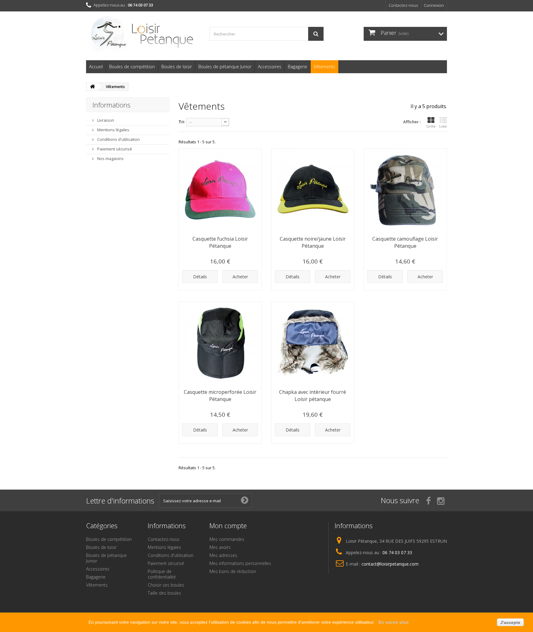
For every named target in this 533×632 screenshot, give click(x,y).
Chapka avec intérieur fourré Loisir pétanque (312, 395)
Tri (181, 121)
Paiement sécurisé (114, 149)
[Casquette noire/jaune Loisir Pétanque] (312, 190)
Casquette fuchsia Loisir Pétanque (220, 242)
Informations (111, 104)
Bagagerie (297, 67)
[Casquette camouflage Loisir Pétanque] (405, 190)
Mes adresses (223, 555)
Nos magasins (110, 158)
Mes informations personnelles (240, 563)
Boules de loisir (176, 67)
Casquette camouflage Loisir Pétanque (405, 242)
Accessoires (269, 67)
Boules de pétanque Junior (224, 67)
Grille (431, 126)
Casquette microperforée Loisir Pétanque (220, 395)
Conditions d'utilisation (118, 139)
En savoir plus (393, 622)
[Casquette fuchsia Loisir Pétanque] (220, 190)
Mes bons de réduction (232, 571)
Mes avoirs (220, 547)
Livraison (105, 120)
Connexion (434, 5)
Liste (443, 126)
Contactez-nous (403, 5)
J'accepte (510, 622)
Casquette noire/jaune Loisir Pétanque (313, 242)
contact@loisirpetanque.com (390, 564)
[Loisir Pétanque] (143, 34)
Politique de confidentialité (162, 574)
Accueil (96, 67)
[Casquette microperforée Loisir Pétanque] (220, 343)
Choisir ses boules (166, 585)
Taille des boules (164, 593)
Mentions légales (112, 130)
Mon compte (228, 525)
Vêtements (324, 67)
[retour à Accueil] (92, 87)
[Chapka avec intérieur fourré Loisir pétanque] (312, 343)
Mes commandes (226, 539)
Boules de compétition (132, 67)
